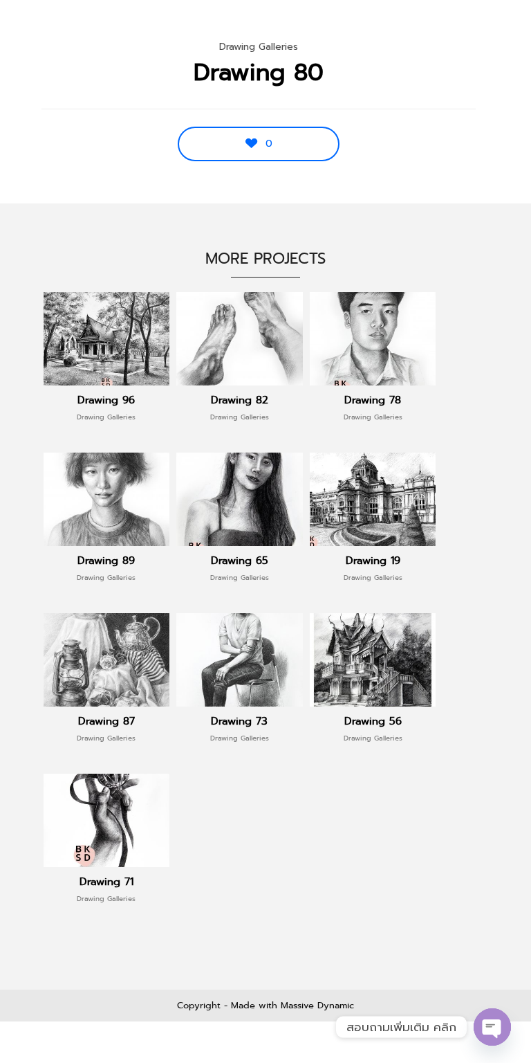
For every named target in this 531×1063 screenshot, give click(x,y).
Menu (490, 27)
